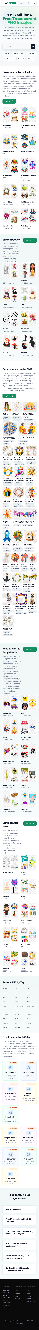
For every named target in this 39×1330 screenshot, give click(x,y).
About (29, 1290)
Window (4, 1027)
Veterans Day (33, 569)
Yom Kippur (6, 125)
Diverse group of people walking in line (28, 414)
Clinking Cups (7, 485)
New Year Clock (19, 464)
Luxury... (5, 462)
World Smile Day (8, 151)
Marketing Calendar (6, 1307)
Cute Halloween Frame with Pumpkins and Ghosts (20, 609)
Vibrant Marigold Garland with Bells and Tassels (29, 586)
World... (26, 417)
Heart (4, 997)
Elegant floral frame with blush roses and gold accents (7, 460)
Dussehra (6, 525)
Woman (29, 1027)
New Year (5, 968)
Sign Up (17, 1293)
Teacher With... (5, 417)
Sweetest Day (24, 569)
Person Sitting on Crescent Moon (5, 587)
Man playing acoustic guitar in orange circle (15, 567)
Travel (23, 968)
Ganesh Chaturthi (8, 226)
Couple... (5, 506)
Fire (28, 993)
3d (3, 281)
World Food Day (16, 589)
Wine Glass (18, 1027)
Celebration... (30, 506)
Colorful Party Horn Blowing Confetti (18, 480)
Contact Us (31, 1301)
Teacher (24, 785)
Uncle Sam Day (26, 226)
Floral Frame (6, 464)
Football (5, 1014)
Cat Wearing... (32, 611)
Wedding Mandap (29, 462)
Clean (9, 3)
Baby (16, 988)
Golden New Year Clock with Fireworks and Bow (19, 460)
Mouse (29, 1019)
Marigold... (27, 589)
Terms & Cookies (29, 1297)
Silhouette (24, 353)
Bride (5, 571)
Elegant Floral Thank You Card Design (7, 629)
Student (21, 59)
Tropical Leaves (19, 1006)
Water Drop (30, 1006)
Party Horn (18, 485)
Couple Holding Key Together (6, 501)
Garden (17, 1014)
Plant (28, 1002)
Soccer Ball (6, 1006)
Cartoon (24, 281)
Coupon (4, 993)
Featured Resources (6, 1301)
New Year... (18, 462)
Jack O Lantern (18, 53)
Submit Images (17, 1297)
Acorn (7, 53)
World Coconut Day (28, 202)
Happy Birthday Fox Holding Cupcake (30, 501)
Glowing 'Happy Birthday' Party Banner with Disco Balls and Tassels (23, 523)
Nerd (22, 713)
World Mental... (23, 441)
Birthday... (18, 482)
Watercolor (25, 329)
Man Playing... (14, 571)
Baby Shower (25, 944)
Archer (5, 528)
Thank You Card (7, 634)
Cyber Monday (26, 737)
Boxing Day (25, 761)
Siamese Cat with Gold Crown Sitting (32, 609)
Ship (16, 1023)
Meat (16, 1019)
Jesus (16, 997)
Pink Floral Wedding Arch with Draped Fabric (30, 460)
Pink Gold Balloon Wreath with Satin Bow (18, 501)
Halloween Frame (21, 613)
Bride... (5, 568)
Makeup (4, 1019)
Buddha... (6, 443)
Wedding (5, 896)
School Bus (6, 713)
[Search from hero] (33, 46)
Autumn (5, 944)
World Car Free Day (27, 151)
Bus (3, 1010)
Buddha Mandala (8, 441)
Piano (16, 1002)
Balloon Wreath (18, 506)
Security (5, 1023)
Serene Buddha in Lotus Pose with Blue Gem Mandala (9, 438)
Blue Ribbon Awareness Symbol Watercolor (6, 547)
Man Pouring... (29, 550)
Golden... (29, 485)
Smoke (29, 1023)
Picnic (30, 59)
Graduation (6, 920)
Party (23, 896)
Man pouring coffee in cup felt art (29, 546)
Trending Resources (6, 1291)
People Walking (28, 419)
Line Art (5, 329)
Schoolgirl (6, 613)
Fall (16, 993)
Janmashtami (7, 202)
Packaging (6, 809)
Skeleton (31, 53)
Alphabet (5, 988)
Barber (29, 988)
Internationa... (7, 482)
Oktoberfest (7, 175)
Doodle (5, 353)
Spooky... (19, 611)
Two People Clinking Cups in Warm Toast (7, 480)
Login (16, 1290)
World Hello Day (8, 761)
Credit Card (25, 809)
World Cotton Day (8, 785)
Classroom (10, 59)
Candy (16, 1010)
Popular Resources (6, 1296)
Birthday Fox (30, 504)
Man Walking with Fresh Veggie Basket (17, 546)
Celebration (30, 1010)
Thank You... (6, 632)
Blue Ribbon (6, 550)
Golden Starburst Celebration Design (30, 481)
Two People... (22, 443)
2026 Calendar (7, 872)
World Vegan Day (17, 549)
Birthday (24, 872)
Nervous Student (8, 611)
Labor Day (30, 997)
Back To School (26, 920)
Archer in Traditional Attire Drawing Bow (7, 524)
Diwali (4, 737)
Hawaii (29, 1014)
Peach (4, 1002)
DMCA (29, 1293)
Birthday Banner (27, 525)
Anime (4, 305)
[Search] (28, 3)
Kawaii (23, 305)
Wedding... (17, 504)
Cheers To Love (16, 417)
